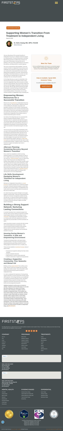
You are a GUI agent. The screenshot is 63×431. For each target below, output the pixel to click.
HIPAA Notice (59, 429)
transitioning (13, 102)
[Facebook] (27, 331)
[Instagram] (31, 331)
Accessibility (18, 429)
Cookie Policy (54, 429)
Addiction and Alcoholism (13, 27)
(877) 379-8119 (11, 306)
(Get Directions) (5, 369)
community (6, 216)
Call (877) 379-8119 (46, 86)
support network (14, 266)
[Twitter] (29, 331)
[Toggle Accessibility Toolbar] (2, 422)
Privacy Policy (13, 429)
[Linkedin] (36, 331)
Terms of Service (49, 429)
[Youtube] (34, 331)
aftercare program (15, 158)
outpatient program (23, 168)
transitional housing (20, 247)
